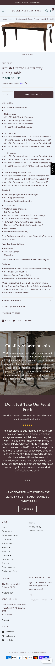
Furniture (6, 531)
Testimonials (7, 559)
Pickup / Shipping (11, 301)
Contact (5, 555)
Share (7, 321)
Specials (5, 563)
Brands (5, 547)
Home (4, 19)
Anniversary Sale (9, 571)
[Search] (47, 10)
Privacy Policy (35, 527)
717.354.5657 (7, 593)
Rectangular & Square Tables (27, 19)
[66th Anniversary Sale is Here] (27, 2)
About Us (6, 551)
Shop (11, 19)
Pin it (30, 321)
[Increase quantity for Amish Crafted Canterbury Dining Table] (11, 94)
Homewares (7, 543)
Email (31, 595)
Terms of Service (36, 530)
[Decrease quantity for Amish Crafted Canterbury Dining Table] (4, 94)
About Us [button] (27, 509)
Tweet (19, 321)
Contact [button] (5, 620)
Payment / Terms (11, 313)
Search (32, 523)
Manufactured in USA (14, 307)
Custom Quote (8, 567)
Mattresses (7, 539)
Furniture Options (10, 535)
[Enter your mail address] (50, 599)
